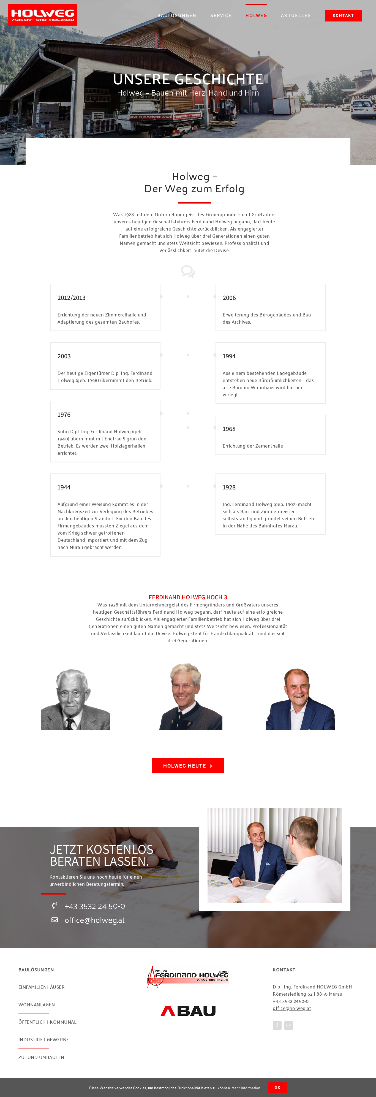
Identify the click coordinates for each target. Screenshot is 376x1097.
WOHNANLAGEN (36, 1004)
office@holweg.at (95, 919)
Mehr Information (245, 1087)
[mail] (288, 1025)
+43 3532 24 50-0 (95, 905)
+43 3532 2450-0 (291, 1000)
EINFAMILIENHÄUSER (41, 986)
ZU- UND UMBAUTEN (41, 1056)
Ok (277, 1087)
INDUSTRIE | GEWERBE (43, 1039)
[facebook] (277, 1025)
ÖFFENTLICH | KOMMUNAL (47, 1021)
